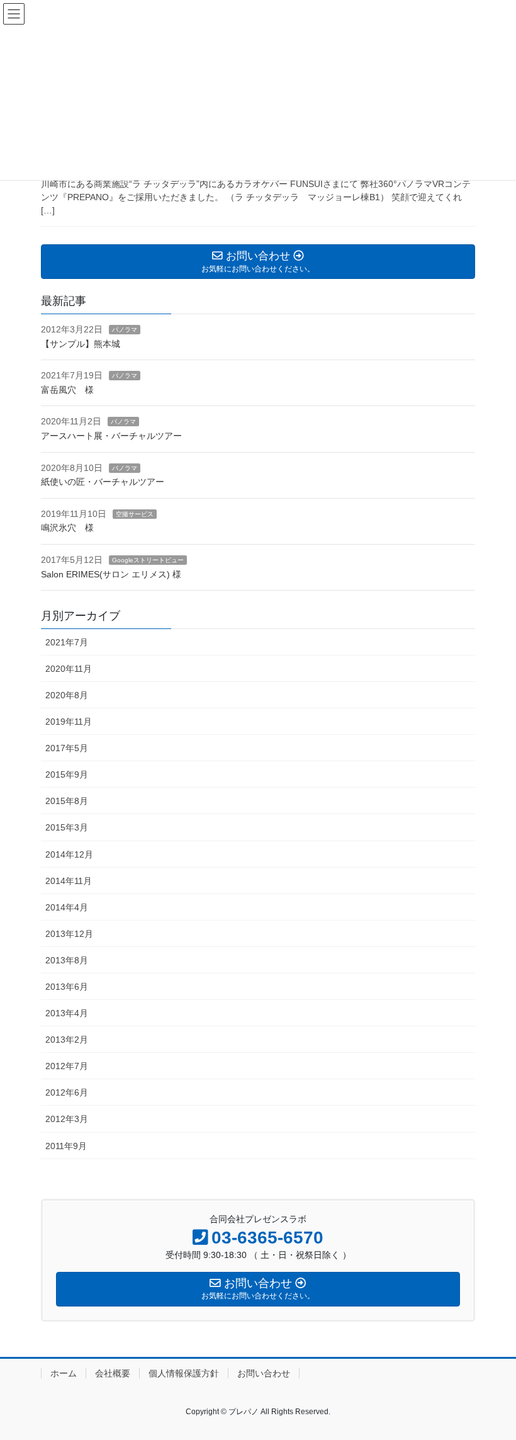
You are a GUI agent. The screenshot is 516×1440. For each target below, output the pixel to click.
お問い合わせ (263, 1373)
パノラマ (124, 329)
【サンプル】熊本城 (80, 344)
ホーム (63, 1373)
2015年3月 (66, 827)
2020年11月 (68, 669)
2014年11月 (68, 881)
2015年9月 (66, 774)
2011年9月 (66, 1146)
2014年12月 (69, 854)
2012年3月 (66, 1119)
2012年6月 (66, 1092)
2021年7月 (66, 642)
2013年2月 (66, 1040)
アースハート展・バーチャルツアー (111, 436)
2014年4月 (66, 907)
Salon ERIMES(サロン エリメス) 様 (111, 574)
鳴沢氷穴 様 (67, 528)
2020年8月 (66, 695)
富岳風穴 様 (67, 390)
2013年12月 (69, 934)
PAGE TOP (492, 1385)
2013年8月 (66, 960)
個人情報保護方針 (184, 1373)
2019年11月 (68, 722)
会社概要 (112, 1373)
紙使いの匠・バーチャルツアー (102, 482)
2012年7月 (66, 1066)
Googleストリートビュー (148, 560)
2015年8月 (66, 801)
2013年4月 (66, 1013)
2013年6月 (66, 987)
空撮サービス (135, 514)
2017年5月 (66, 748)
